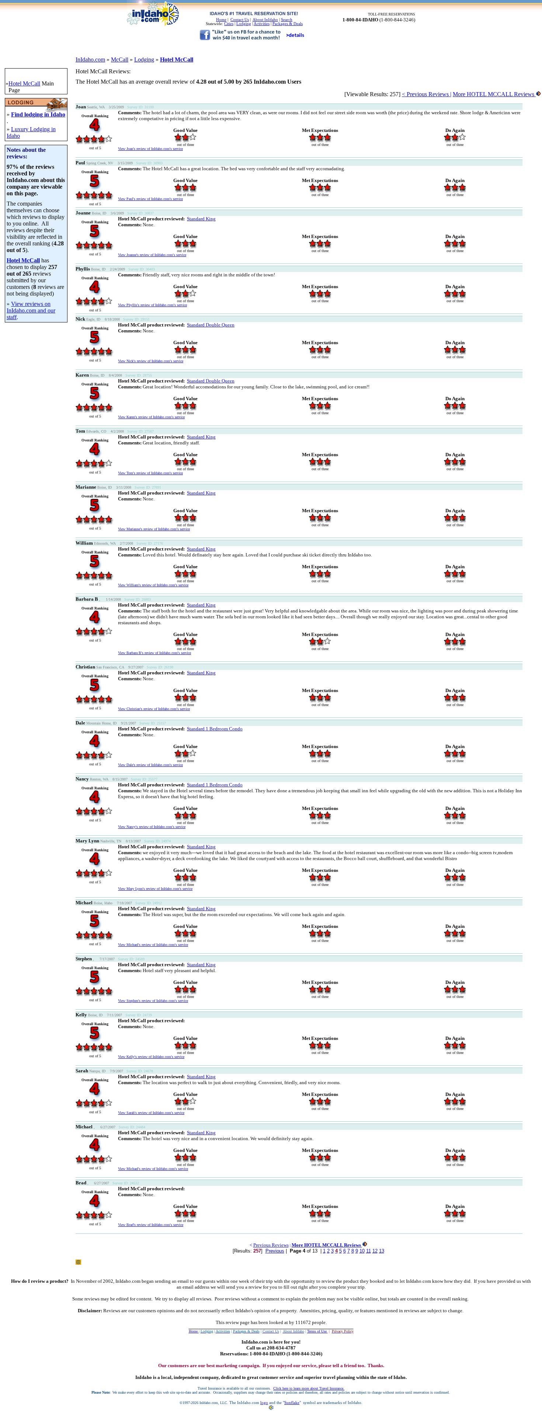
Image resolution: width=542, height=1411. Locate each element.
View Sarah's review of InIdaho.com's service (151, 1113)
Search (286, 20)
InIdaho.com (90, 59)
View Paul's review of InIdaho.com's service (150, 199)
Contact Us (239, 20)
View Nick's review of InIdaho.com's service (150, 361)
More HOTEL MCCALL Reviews (494, 94)
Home (221, 20)
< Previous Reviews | (426, 94)
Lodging (243, 24)
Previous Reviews (271, 1245)
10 (362, 1251)
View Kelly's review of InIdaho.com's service (151, 1057)
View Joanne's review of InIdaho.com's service (152, 255)
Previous (274, 1251)
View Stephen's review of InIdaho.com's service (153, 1001)
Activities (262, 24)
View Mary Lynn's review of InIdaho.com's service (155, 889)
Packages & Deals (287, 24)
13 (381, 1251)
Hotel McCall (176, 59)
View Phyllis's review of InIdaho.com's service (152, 305)
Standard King (201, 218)
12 (375, 1251)
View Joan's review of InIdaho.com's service (150, 149)
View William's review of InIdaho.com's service (153, 585)
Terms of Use (317, 1331)
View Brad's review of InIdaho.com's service (150, 1225)
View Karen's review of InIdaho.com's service (151, 417)
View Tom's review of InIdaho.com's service (150, 473)
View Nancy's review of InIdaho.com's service (151, 827)
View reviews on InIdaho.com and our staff (31, 310)
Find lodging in (31, 114)
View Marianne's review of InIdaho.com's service (154, 529)
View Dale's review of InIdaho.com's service (150, 765)
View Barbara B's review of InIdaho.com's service (154, 653)
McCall (119, 59)
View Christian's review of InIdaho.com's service (154, 709)
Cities (228, 24)
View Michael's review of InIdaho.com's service (153, 945)
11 (368, 1251)
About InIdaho (265, 20)
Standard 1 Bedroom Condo (215, 728)
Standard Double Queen (210, 325)
